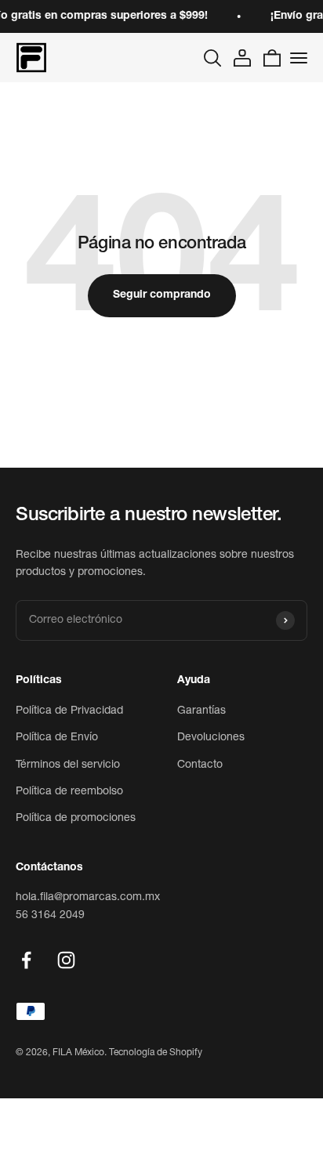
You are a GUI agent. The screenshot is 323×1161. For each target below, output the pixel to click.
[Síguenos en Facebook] (26, 960)
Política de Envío (57, 737)
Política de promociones (76, 818)
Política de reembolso (69, 792)
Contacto (200, 765)
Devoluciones (211, 737)
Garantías (201, 711)
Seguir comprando (162, 295)
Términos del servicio (68, 765)
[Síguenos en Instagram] (66, 960)
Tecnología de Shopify (155, 1053)
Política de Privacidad (69, 711)
